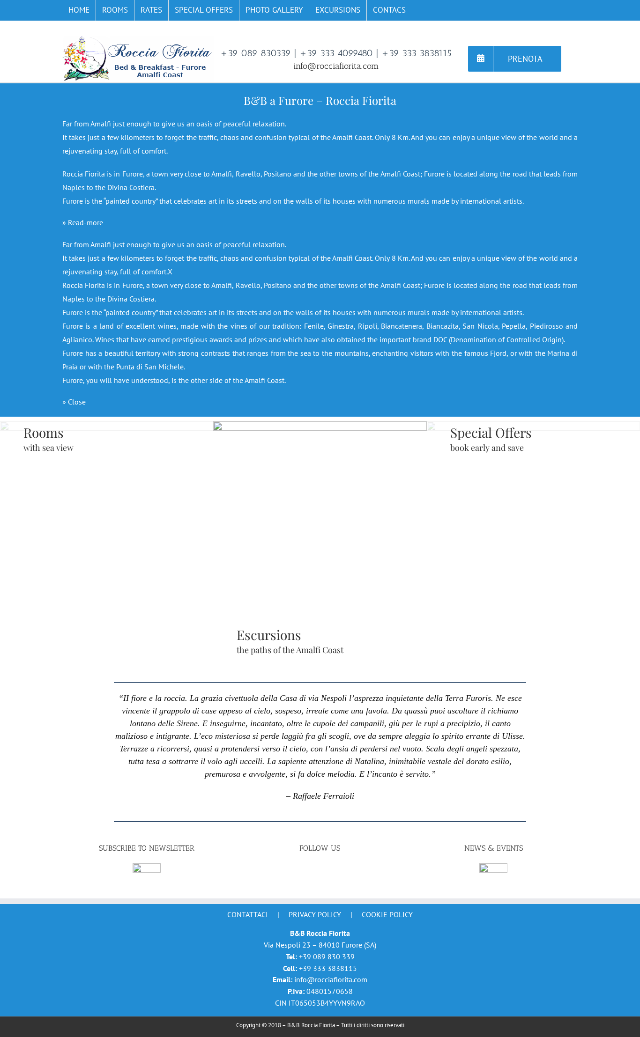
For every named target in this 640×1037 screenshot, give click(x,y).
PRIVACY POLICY (315, 914)
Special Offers (491, 432)
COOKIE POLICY (387, 914)
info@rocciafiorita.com (336, 66)
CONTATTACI (247, 914)
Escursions (269, 634)
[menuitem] (79, 10)
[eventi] (493, 868)
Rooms (43, 432)
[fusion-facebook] (319, 870)
